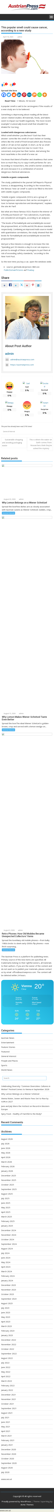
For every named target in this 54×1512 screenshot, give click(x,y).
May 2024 (5, 1262)
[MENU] (51, 17)
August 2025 (7, 1193)
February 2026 (8, 1166)
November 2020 (8, 1454)
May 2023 (5, 1317)
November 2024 (8, 1235)
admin (19, 37)
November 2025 (8, 1180)
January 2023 (7, 1335)
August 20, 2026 (9, 499)
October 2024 (7, 1239)
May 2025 (5, 1207)
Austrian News (7, 1038)
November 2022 (8, 1344)
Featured (5, 1051)
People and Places (9, 1060)
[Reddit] (14, 94)
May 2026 (5, 1152)
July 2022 (5, 1362)
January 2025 (7, 1225)
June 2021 (5, 1422)
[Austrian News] (3, 16)
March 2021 (6, 1435)
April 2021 (5, 1431)
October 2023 (7, 1294)
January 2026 (7, 1171)
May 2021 (5, 1426)
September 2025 (9, 1189)
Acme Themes (27, 1504)
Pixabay (30, 270)
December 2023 (8, 1285)
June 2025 (5, 1203)
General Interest (9, 431)
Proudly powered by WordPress (16, 1501)
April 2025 (5, 1212)
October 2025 (7, 1184)
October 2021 (7, 1403)
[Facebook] (3, 94)
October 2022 (7, 1349)
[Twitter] (9, 94)
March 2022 (6, 1381)
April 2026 (5, 1157)
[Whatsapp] (39, 94)
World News (6, 1070)
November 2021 (8, 1399)
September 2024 (9, 1244)
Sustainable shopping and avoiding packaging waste (12, 442)
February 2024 (8, 1276)
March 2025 (6, 1216)
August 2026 (7, 1139)
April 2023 (5, 1321)
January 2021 (7, 1445)
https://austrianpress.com (22, 364)
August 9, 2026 (9, 930)
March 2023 (6, 1326)
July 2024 (5, 1253)
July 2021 (5, 1417)
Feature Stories (8, 1047)
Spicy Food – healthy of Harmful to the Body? (21, 1114)
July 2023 (5, 1308)
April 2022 (5, 1376)
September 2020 (9, 1463)
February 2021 (8, 1440)
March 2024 (6, 1271)
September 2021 (9, 1408)
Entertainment (7, 1042)
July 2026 (5, 1143)
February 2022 (8, 1385)
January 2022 (7, 1390)
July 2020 (5, 1472)
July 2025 (5, 1198)
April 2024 (5, 1266)
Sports (4, 1065)
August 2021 (7, 1413)
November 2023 (8, 1289)
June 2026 (5, 1148)
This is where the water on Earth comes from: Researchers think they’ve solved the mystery (40, 444)
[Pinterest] (24, 94)
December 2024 (8, 1230)
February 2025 (8, 1221)
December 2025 (8, 1175)
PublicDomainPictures (13, 270)
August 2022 (7, 1358)
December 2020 (8, 1449)
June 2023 (5, 1312)
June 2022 (5, 1367)
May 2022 (5, 1371)
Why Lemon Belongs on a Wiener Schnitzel (20, 1094)
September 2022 (9, 1353)
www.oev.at (6, 1479)
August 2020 (7, 1467)
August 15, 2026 (9, 713)
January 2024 (7, 1280)
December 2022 (8, 1340)
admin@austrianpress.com (22, 359)
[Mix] (34, 94)
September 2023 (9, 1298)
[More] (44, 94)
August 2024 (7, 1248)
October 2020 (7, 1458)
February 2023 (8, 1330)
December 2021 (8, 1394)
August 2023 (7, 1303)
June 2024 (5, 1257)
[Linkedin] (19, 94)
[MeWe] (29, 94)
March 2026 (6, 1162)
